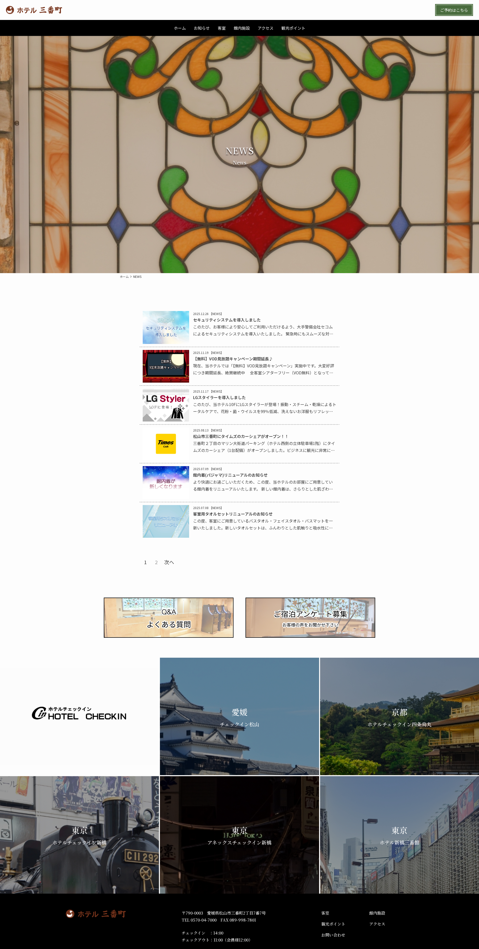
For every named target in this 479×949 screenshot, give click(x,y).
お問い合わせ (333, 935)
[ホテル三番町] (34, 10)
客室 (325, 913)
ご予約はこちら (454, 10)
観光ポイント (333, 924)
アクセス (377, 924)
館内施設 (377, 913)
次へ (169, 562)
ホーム (124, 276)
